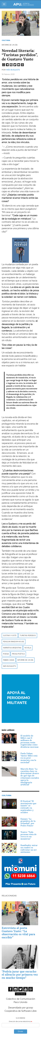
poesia (6, 654)
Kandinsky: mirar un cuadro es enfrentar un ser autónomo (29, 848)
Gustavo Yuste (10, 635)
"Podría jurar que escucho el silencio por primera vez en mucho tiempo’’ (20, 975)
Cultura (6, 40)
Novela (27, 648)
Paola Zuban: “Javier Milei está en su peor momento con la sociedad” (28, 758)
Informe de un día (25, 660)
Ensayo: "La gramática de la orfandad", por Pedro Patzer (27, 822)
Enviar (20, 1031)
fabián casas (8, 660)
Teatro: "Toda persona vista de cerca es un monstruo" (28, 835)
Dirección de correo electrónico (20, 1021)
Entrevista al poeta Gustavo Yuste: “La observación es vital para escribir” (18, 932)
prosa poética (18, 654)
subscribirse (20, 994)
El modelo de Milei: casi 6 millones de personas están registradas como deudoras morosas (29, 741)
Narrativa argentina (12, 648)
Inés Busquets (13, 70)
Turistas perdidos (28, 635)
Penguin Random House (13, 642)
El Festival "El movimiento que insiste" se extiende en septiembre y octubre (28, 807)
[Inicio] (23, 4)
